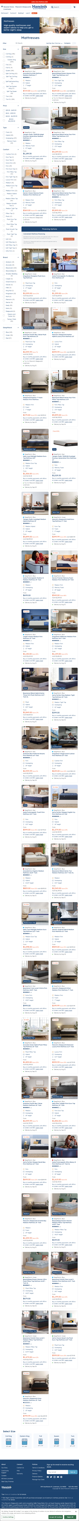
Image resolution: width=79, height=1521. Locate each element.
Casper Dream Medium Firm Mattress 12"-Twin (32, 637)
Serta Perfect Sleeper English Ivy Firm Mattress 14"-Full (63, 813)
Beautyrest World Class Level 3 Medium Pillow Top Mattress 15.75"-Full (33, 1340)
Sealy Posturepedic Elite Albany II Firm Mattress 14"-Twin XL (64, 1163)
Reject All (70, 1517)
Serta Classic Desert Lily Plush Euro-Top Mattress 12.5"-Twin (62, 1339)
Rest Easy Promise (7, 1481)
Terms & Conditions (38, 1468)
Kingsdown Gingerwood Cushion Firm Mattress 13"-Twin (63, 754)
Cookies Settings (8, 1517)
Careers (3, 1476)
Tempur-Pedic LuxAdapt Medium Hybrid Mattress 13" (34, 520)
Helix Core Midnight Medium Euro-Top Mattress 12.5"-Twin (35, 930)
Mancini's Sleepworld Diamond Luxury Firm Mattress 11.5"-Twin (63, 1046)
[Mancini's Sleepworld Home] (39, 7)
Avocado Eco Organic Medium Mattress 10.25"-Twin (33, 872)
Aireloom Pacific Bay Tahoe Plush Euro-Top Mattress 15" (34, 335)
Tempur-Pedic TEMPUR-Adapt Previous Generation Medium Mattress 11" (33, 136)
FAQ (18, 1471)
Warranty (20, 1474)
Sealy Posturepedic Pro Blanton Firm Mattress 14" (63, 277)
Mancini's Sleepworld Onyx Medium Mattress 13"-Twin (32, 1399)
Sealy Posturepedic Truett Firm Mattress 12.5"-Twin (34, 813)
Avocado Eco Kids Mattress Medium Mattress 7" (32, 74)
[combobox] (61, 7)
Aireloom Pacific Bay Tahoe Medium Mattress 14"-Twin (32, 1104)
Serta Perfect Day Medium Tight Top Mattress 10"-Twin (63, 696)
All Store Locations (7, 1478)
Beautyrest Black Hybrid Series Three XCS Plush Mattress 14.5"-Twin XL (34, 695)
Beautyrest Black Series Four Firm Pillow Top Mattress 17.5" (63, 135)
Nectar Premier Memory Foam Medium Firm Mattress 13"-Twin (63, 579)
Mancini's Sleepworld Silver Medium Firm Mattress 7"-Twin (62, 989)
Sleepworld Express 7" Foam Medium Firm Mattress (32, 398)
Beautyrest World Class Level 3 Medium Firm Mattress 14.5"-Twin (63, 1280)
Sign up (72, 1472)
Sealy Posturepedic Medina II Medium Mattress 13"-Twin (33, 579)
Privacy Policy (36, 1471)
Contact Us (20, 1468)
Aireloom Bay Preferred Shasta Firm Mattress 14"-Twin (34, 754)
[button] (5, 13)
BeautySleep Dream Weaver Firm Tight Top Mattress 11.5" (63, 74)
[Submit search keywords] (52, 7)
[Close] (76, 1511)
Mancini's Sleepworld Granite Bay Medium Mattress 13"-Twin (34, 1221)
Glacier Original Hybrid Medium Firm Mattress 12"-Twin (63, 930)
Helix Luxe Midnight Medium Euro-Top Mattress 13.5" (35, 457)
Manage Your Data (38, 1479)
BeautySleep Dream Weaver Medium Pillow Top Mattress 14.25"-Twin (62, 1222)
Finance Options (37, 1476)
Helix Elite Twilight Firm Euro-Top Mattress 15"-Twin (63, 1104)
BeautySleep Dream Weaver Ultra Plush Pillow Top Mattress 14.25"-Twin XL (35, 1281)
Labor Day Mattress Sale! (39, 2)
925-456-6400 (73, 1487)
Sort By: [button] (53, 43)
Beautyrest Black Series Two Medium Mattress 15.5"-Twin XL (63, 872)
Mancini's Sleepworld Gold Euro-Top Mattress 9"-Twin (63, 520)
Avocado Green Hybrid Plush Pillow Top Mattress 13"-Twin (35, 1046)
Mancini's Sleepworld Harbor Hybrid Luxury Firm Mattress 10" (63, 335)
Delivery (34, 1474)
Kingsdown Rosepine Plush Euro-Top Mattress (34, 277)
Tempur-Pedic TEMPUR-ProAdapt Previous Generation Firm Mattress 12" (64, 458)
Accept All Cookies (56, 1517)
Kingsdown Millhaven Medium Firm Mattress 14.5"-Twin (64, 637)
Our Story (4, 1468)
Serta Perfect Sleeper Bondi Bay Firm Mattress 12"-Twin (34, 1163)
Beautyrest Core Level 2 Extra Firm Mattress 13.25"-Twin (35, 989)
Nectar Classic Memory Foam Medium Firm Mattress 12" (33, 194)
